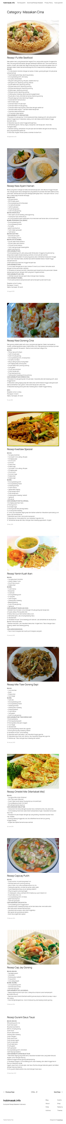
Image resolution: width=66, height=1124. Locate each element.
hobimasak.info (9, 3)
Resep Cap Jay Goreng (19, 967)
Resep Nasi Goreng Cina (20, 340)
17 (36, 1092)
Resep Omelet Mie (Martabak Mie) (26, 791)
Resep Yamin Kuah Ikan (19, 573)
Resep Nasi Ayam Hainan (20, 185)
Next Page (58, 1092)
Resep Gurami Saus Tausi (21, 1017)
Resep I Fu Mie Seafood (20, 57)
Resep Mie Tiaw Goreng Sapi (22, 684)
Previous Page (8, 1092)
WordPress (60, 1120)
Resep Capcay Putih (18, 875)
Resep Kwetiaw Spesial (20, 449)
